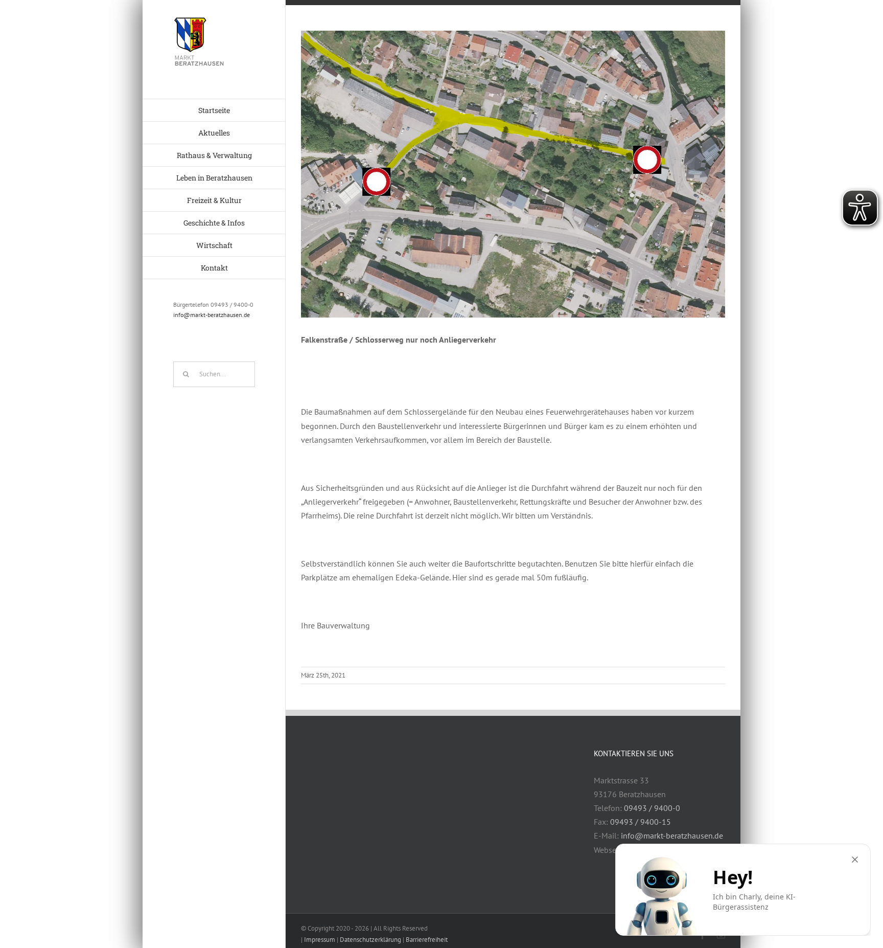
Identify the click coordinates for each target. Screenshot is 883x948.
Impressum (319, 939)
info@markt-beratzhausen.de (211, 315)
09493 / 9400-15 (640, 822)
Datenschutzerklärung (370, 939)
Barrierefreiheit (427, 939)
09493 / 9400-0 (652, 808)
